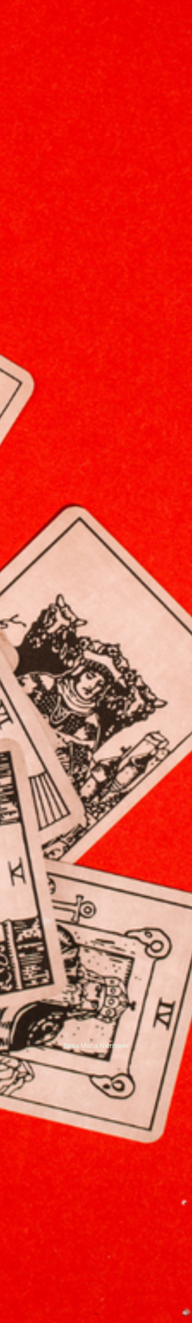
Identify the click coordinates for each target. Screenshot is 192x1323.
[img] (96, 661)
